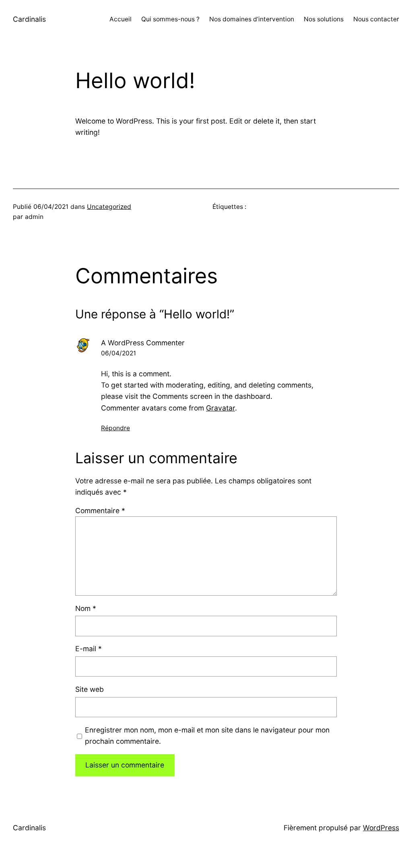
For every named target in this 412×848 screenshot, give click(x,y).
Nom (85, 608)
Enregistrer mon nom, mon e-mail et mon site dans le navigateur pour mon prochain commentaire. (207, 735)
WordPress (381, 827)
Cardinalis (29, 19)
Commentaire (100, 510)
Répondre (115, 428)
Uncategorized (109, 206)
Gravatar (220, 408)
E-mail (88, 648)
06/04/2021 (118, 353)
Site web (89, 689)
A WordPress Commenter (143, 342)
